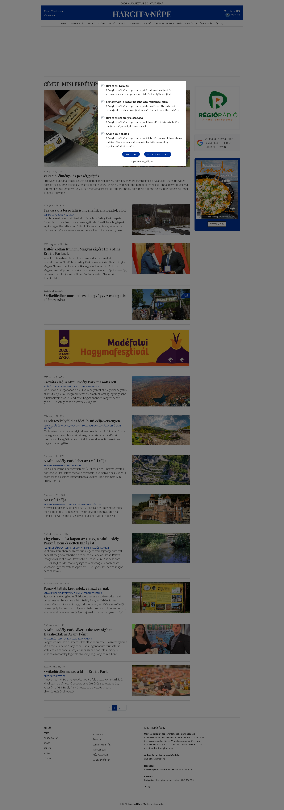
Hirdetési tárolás (117, 86)
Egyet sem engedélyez (142, 161)
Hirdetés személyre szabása (124, 118)
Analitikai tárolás (117, 134)
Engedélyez (131, 154)
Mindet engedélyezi (157, 154)
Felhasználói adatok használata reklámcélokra (137, 102)
